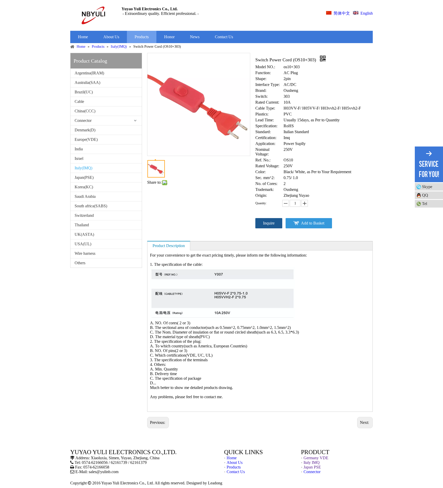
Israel (79, 158)
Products (234, 467)
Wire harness (85, 253)
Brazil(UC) (84, 92)
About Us (235, 462)
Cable (79, 101)
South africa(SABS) (91, 206)
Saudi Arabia (85, 196)
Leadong (215, 483)
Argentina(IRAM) (89, 73)
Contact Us (236, 472)
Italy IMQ (312, 462)
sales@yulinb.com (103, 472)
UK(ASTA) (84, 234)
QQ (425, 195)
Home (232, 458)
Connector (83, 120)
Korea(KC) (84, 187)
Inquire (269, 223)
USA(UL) (83, 244)
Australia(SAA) (87, 82)
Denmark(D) (85, 130)
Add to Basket (312, 223)
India (79, 149)
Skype (427, 186)
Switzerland (84, 215)
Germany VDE (316, 458)
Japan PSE (312, 467)
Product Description (169, 245)
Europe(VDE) (86, 139)
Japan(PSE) (84, 177)
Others (80, 263)
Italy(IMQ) (83, 168)
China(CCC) (85, 111)
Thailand (82, 225)
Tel (424, 203)
